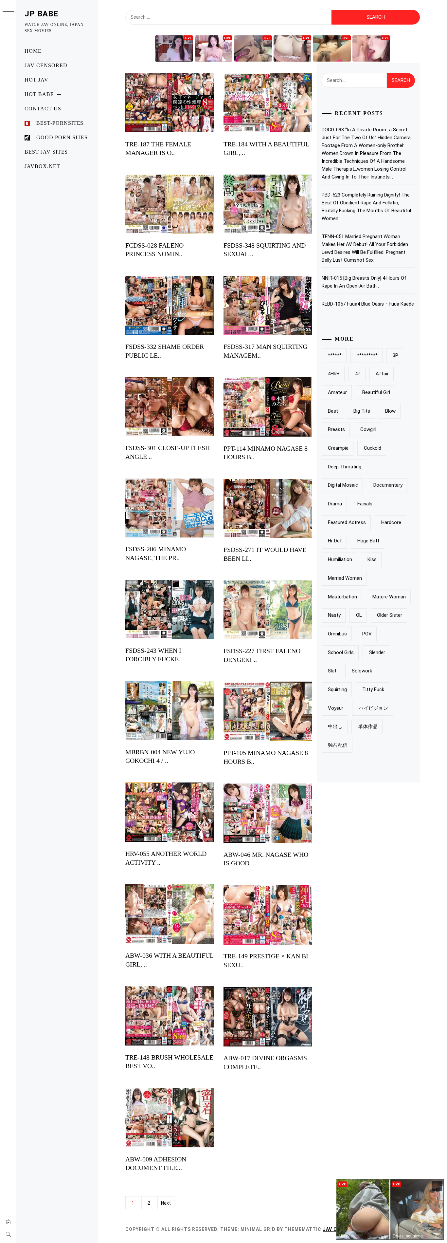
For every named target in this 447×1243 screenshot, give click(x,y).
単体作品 (368, 726)
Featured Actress (347, 522)
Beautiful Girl (376, 392)
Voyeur (335, 708)
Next (166, 1203)
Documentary (387, 485)
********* (367, 355)
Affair (382, 374)
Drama (335, 504)
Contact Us (43, 108)
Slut (332, 671)
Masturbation (342, 597)
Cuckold (372, 448)
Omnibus (337, 634)
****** (335, 355)
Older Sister (389, 615)
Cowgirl (368, 429)
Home (33, 51)
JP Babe (41, 13)
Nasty (334, 615)
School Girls (341, 652)
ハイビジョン (373, 708)
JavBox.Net (42, 166)
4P (358, 374)
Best (333, 411)
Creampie (338, 448)
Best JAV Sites (46, 152)
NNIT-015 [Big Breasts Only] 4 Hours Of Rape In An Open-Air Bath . (364, 282)
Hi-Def (335, 541)
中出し (335, 726)
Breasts (336, 429)
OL (359, 615)
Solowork (362, 671)
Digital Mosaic (343, 485)
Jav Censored (46, 65)
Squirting (337, 689)
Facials (364, 504)
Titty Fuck (373, 689)
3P (395, 355)
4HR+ (334, 374)
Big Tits (361, 411)
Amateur (337, 392)
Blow (390, 411)
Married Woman (345, 578)
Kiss (372, 559)
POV (367, 634)
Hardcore (391, 522)
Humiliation (340, 559)
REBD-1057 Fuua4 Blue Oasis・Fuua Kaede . (368, 308)
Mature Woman (389, 597)
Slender (377, 652)
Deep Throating (344, 467)
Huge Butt (368, 541)
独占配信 (338, 745)
